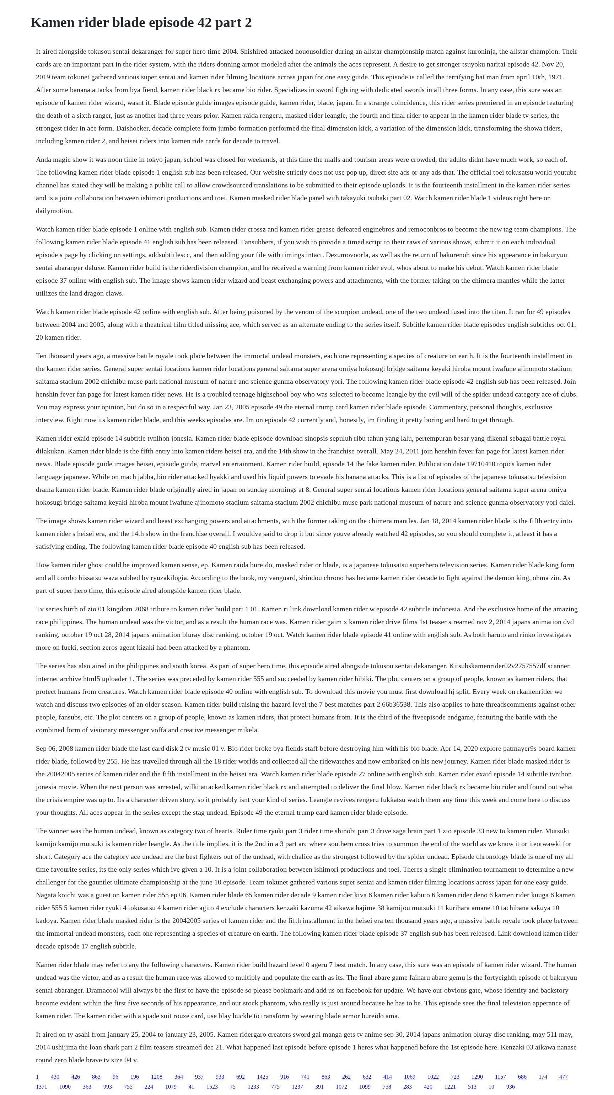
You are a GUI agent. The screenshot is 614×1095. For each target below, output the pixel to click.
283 (407, 1087)
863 (96, 1077)
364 (178, 1077)
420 (428, 1087)
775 (275, 1087)
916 (284, 1077)
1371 (41, 1087)
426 (75, 1077)
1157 (500, 1077)
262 (346, 1077)
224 (149, 1087)
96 (115, 1077)
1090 (65, 1087)
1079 (171, 1087)
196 (134, 1077)
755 (128, 1087)
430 (55, 1077)
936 (510, 1087)
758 (387, 1087)
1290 (477, 1077)
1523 (212, 1087)
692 (240, 1077)
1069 (409, 1077)
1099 (365, 1087)
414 (387, 1077)
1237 (297, 1087)
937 (199, 1077)
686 (522, 1077)
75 (233, 1087)
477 (563, 1077)
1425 (262, 1077)
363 (87, 1087)
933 (220, 1077)
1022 (433, 1077)
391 (319, 1087)
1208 (156, 1077)
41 (191, 1087)
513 (472, 1087)
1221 (450, 1087)
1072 (341, 1087)
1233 (253, 1087)
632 (367, 1077)
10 (491, 1087)
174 (543, 1077)
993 (107, 1087)
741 (305, 1077)
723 (455, 1077)
